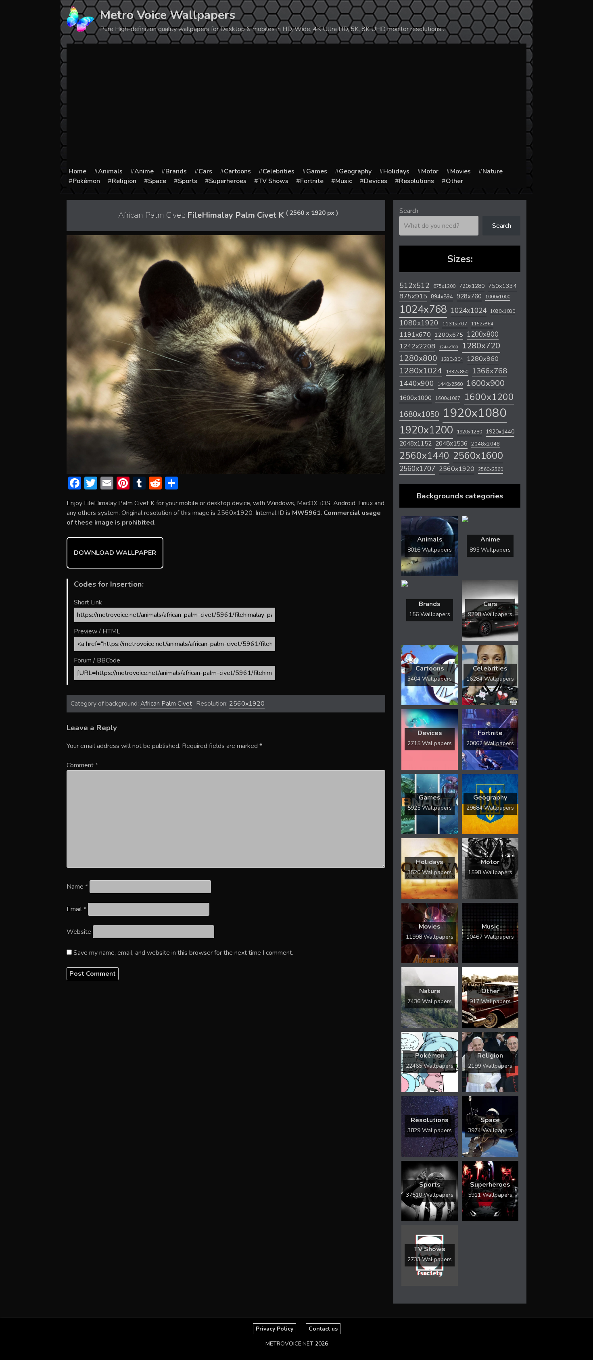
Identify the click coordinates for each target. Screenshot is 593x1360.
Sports (187, 181)
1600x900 (485, 383)
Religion (124, 181)
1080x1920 (418, 323)
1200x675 (448, 335)
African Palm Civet (166, 703)
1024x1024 (469, 310)
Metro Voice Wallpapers (167, 15)
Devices (375, 181)
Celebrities (278, 171)
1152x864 (482, 324)
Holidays (396, 171)
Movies (460, 171)
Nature (492, 171)
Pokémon (86, 181)
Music (343, 181)
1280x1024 (420, 370)
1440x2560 (450, 384)
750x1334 (502, 286)
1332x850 (457, 371)
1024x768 (423, 309)
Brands (176, 171)
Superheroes (227, 181)
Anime (144, 171)
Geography (355, 171)
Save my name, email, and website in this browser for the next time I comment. (183, 952)
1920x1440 (500, 431)
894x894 (442, 296)
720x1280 (471, 286)
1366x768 (489, 371)
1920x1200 (426, 430)
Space (157, 181)
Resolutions (416, 181)
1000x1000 (497, 297)
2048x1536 (451, 443)
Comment (82, 765)
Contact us (323, 1329)
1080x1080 (502, 311)
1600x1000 (415, 398)
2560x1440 (424, 456)
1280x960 (483, 358)
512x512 (414, 285)
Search (408, 210)
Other (454, 181)
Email (76, 909)
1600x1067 (447, 399)
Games (316, 171)
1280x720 (481, 345)
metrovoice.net (289, 1344)
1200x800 (483, 334)
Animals (110, 171)
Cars (205, 171)
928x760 (469, 296)
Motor (429, 171)
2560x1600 (478, 455)
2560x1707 (417, 468)
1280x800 (418, 358)
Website (79, 931)
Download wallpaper (115, 552)
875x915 (413, 296)
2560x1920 (247, 703)
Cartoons (237, 171)
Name (77, 886)
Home (77, 171)
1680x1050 (419, 414)
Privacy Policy (274, 1329)
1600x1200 (489, 397)
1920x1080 (475, 413)
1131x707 (455, 323)
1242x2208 (417, 346)
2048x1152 (415, 443)
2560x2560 (490, 470)
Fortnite (312, 181)
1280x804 (452, 359)
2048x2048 (485, 443)
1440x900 (416, 383)
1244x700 (448, 347)
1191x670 (415, 334)
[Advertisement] (296, 106)
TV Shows (273, 181)
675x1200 (444, 286)
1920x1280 (469, 431)
